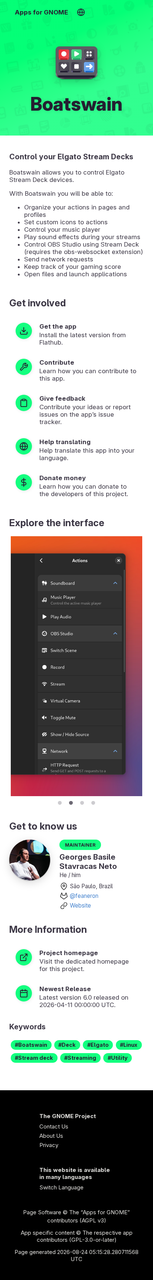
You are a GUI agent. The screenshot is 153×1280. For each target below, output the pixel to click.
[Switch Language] (80, 12)
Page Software (42, 1212)
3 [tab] (82, 801)
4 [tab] (93, 801)
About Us (51, 1135)
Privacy (48, 1145)
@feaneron (84, 895)
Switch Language (61, 1187)
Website (80, 905)
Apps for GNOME (41, 12)
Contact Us (53, 1126)
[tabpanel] (76, 666)
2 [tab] (71, 801)
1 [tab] (60, 801)
